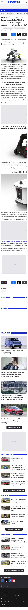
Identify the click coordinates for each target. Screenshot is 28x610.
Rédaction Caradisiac (5, 592)
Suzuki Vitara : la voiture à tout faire (17, 522)
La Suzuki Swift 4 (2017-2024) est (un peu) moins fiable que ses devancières (18, 467)
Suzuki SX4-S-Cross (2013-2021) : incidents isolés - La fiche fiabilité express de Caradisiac (18, 475)
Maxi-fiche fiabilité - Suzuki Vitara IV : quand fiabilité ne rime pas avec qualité (18, 483)
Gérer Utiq (3, 604)
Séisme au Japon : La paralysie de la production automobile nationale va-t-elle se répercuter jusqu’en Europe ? (12, 397)
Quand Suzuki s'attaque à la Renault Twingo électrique (12, 352)
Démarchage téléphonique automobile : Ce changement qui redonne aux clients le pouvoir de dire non (12, 374)
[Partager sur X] (19, 34)
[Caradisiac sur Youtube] (13, 581)
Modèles (8, 13)
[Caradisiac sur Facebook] (2, 581)
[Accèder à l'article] (14, 342)
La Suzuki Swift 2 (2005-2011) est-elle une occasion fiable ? (18, 460)
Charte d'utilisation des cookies (7, 601)
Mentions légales (4, 598)
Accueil (2, 13)
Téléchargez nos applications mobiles (12, 586)
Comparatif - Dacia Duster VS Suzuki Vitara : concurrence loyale (18, 563)
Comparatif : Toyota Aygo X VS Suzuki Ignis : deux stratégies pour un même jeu (18, 540)
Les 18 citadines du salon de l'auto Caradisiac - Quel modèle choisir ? (18, 547)
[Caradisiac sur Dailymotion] (10, 581)
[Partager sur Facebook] (14, 34)
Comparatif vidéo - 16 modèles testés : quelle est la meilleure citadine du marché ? (18, 555)
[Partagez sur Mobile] (24, 34)
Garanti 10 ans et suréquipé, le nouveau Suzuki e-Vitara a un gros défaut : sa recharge (18, 501)
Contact (2, 589)
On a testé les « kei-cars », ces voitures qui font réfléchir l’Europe (18, 508)
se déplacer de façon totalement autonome (15, 241)
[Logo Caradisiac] (14, 3)
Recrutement (3, 595)
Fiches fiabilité (19, 13)
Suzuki (3, 10)
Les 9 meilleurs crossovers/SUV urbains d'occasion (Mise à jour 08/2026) (11, 421)
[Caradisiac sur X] (6, 581)
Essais (12, 13)
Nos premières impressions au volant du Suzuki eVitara (18, 515)
